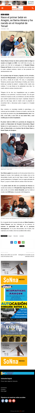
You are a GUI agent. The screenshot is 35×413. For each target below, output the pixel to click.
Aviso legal (3, 391)
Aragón (2, 14)
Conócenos (4, 387)
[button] (32, 8)
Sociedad (7, 14)
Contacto (3, 389)
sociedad (22, 236)
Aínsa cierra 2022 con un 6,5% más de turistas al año (9, 255)
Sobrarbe (16, 236)
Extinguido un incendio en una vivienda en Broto (26, 255)
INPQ (20, 411)
